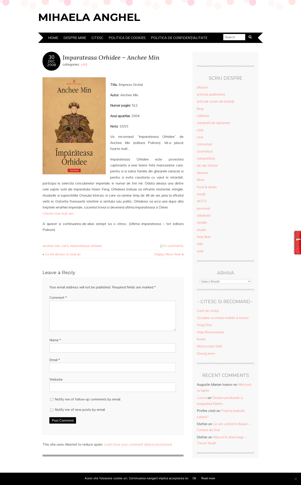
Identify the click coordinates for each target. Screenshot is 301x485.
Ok (194, 478)
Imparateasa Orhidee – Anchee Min (111, 57)
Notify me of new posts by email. (80, 410)
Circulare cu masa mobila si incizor (223, 318)
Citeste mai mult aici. (58, 213)
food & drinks (207, 187)
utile (200, 244)
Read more (208, 478)
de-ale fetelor (207, 165)
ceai (200, 137)
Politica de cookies (127, 38)
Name (55, 340)
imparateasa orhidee (86, 246)
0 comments (174, 246)
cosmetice (205, 151)
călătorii (203, 116)
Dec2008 (51, 63)
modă (201, 194)
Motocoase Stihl (209, 346)
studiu (201, 230)
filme (200, 180)
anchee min (51, 246)
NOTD (202, 201)
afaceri (202, 87)
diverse (202, 173)
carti (65, 246)
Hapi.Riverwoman (210, 332)
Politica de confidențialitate (179, 38)
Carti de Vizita (208, 311)
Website (56, 379)
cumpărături (206, 158)
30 (51, 57)
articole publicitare (211, 94)
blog (200, 109)
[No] (295, 479)
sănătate (204, 215)
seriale (202, 222)
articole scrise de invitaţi (215, 101)
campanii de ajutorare (213, 123)
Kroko (201, 339)
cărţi (84, 64)
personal (203, 208)
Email (54, 360)
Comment (58, 297)
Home (53, 38)
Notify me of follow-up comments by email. (88, 399)
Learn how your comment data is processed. (138, 444)
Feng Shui (204, 325)
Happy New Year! (167, 254)
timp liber (204, 237)
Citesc (97, 38)
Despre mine (74, 38)
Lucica (202, 398)
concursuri (204, 144)
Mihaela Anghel (89, 17)
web (200, 251)
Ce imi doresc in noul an (63, 254)
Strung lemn (206, 353)
